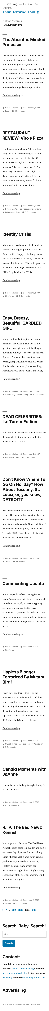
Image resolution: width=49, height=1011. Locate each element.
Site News (9, 296)
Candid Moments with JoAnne (24, 772)
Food (31, 12)
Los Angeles (17, 209)
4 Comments (20, 111)
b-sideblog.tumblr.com (33, 977)
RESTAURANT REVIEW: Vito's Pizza (23, 135)
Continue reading (13, 95)
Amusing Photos (12, 805)
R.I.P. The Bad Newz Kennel (22, 830)
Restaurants (28, 209)
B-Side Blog (10, 4)
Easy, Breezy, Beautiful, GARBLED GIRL (22, 323)
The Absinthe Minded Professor (24, 42)
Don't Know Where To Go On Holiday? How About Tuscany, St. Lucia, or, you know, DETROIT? (24, 489)
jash (18, 212)
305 (34, 910)
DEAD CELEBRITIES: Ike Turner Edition (22, 419)
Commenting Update (23, 583)
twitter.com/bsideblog (23, 968)
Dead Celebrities (12, 457)
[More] (38, 12)
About (7, 12)
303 (20, 910)
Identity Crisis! (17, 234)
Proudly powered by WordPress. (26, 1004)
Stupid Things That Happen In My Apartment (24, 744)
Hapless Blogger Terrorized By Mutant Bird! (23, 677)
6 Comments (38, 394)
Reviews (37, 209)
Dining (8, 209)
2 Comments (24, 296)
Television (19, 12)
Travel (7, 561)
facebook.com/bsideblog (15, 973)
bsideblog (7, 977)
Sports (8, 903)
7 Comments (10, 747)
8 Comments (30, 212)
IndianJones (10, 212)
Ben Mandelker (11, 108)
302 (14, 910)
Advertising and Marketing (16, 394)
